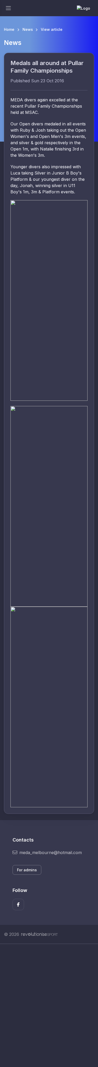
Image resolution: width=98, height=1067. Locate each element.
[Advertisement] (49, 1005)
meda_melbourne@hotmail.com (50, 852)
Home (9, 29)
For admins (27, 870)
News (27, 29)
